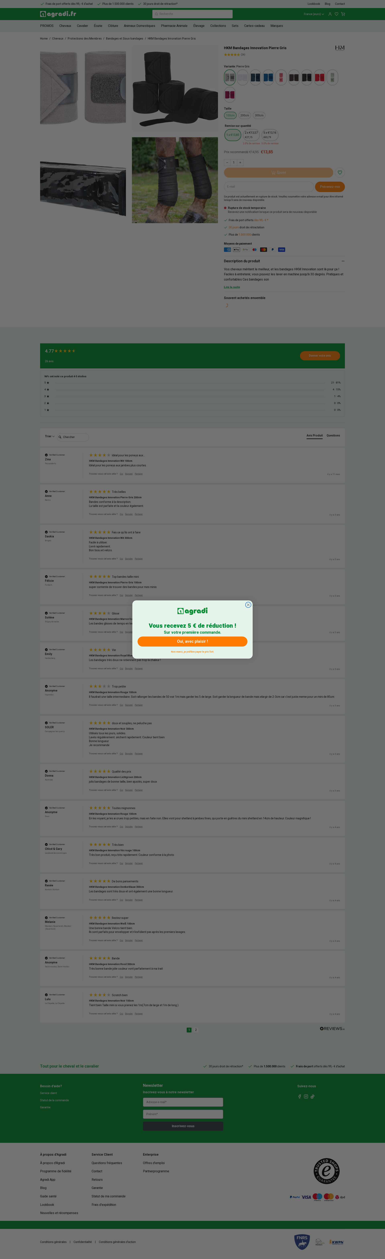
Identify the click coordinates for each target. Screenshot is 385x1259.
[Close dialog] (248, 605)
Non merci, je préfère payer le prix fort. (192, 651)
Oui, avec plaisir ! (192, 641)
